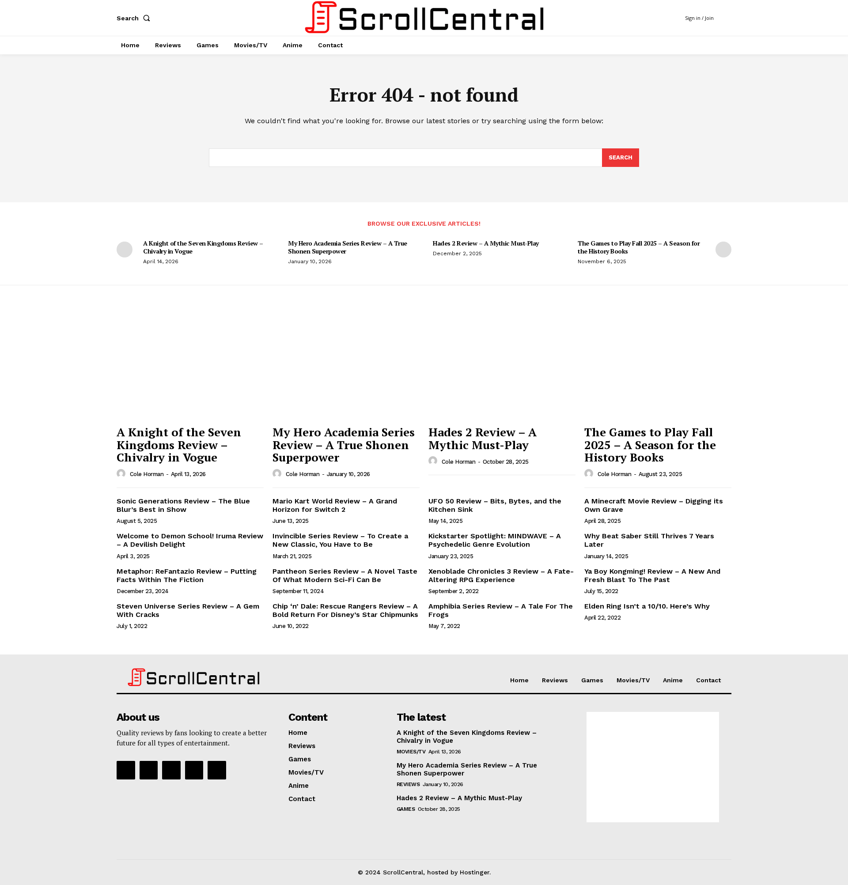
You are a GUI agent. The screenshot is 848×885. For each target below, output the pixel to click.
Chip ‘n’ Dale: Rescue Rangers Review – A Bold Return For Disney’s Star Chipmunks (345, 610)
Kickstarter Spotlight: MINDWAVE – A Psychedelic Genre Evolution (494, 540)
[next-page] (723, 249)
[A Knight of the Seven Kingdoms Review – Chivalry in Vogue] (190, 365)
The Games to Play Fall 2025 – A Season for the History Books (639, 247)
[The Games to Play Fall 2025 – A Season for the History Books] (657, 365)
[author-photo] (122, 474)
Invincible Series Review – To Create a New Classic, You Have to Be (340, 540)
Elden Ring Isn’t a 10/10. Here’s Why (647, 606)
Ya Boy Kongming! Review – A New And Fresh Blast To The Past (652, 575)
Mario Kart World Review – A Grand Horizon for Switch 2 (335, 505)
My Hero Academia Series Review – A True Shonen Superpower (347, 247)
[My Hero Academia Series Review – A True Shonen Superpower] (346, 365)
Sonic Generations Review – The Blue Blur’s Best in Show (183, 505)
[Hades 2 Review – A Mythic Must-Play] (501, 365)
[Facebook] (126, 770)
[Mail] (171, 770)
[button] (135, 18)
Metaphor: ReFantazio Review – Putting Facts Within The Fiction (187, 575)
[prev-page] (124, 249)
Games (406, 809)
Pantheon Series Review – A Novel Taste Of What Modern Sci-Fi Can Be (345, 575)
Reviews (408, 784)
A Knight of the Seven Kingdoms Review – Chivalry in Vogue (203, 247)
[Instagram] (149, 770)
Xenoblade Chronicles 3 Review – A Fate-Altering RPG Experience (501, 575)
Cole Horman (147, 474)
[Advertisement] (653, 767)
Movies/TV (411, 752)
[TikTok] (194, 770)
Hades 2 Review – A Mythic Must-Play (486, 243)
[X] (217, 770)
